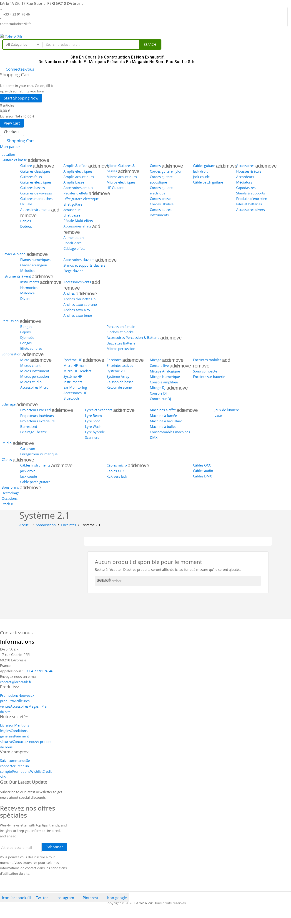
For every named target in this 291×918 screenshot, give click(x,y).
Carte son (27, 448)
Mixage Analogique (165, 371)
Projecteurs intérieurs (37, 415)
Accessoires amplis (78, 187)
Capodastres (246, 187)
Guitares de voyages (36, 193)
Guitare (26, 165)
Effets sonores (31, 348)
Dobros (26, 226)
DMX (154, 437)
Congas (26, 343)
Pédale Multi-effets (78, 220)
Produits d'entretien (251, 198)
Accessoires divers (250, 209)
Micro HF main (75, 365)
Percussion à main (121, 326)
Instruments (29, 282)
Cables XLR (115, 471)
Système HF (72, 359)
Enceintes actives (120, 365)
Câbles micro (117, 465)
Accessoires (245, 165)
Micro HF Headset (77, 371)
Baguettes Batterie (121, 343)
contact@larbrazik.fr (15, 682)
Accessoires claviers (78, 259)
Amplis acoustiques (78, 176)
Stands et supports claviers (84, 265)
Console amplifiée (164, 382)
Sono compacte (205, 371)
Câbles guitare (204, 165)
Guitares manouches (36, 198)
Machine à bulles (163, 426)
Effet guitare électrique (81, 198)
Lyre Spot (92, 421)
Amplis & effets (75, 165)
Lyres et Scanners (98, 410)
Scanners (92, 437)
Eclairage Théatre (33, 432)
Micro (24, 359)
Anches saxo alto (76, 310)
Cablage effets (74, 248)
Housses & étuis (248, 171)
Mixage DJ (158, 387)
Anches (69, 293)
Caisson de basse (120, 382)
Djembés (27, 337)
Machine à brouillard (166, 421)
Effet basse (71, 215)
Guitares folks (31, 176)
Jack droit (200, 171)
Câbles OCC (202, 465)
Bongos (26, 326)
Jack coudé (201, 176)
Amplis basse (73, 182)
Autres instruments (35, 209)
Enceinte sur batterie (209, 376)
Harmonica (29, 287)
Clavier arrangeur (33, 265)
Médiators (244, 182)
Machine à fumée (163, 415)
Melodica (27, 270)
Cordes (155, 165)
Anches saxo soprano (80, 304)
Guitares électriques (35, 182)
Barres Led (28, 426)
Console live (159, 365)
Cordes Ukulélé (161, 204)
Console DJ (158, 393)
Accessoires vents (77, 282)
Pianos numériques (35, 259)
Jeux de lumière (227, 410)
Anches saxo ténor (77, 315)
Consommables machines (170, 432)
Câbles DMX (202, 476)
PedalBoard (72, 243)
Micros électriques (121, 182)
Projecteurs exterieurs (37, 421)
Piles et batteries (249, 204)
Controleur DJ (160, 398)
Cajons (25, 332)
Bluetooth (71, 398)
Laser (219, 415)
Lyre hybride (95, 432)
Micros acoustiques (122, 176)
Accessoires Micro (34, 387)
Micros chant (30, 365)
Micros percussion (121, 348)
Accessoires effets (77, 226)
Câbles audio (203, 470)
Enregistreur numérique (39, 454)
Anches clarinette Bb (79, 299)
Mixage (155, 359)
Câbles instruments (35, 465)
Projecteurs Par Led (35, 410)
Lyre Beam (93, 415)
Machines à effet (163, 410)
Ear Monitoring (75, 387)
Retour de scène (119, 387)
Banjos (25, 221)
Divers (25, 298)
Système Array (118, 376)
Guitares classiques (35, 171)
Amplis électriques (77, 171)
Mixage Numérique (165, 376)
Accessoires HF (75, 392)
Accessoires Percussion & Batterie (133, 337)
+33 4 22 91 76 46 (38, 671)
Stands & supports (250, 193)
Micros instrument (34, 371)
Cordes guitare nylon (166, 171)
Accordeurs (245, 176)
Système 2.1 (116, 371)
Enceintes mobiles (207, 359)
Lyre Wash (93, 426)
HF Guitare (115, 187)
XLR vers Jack (117, 476)
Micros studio (31, 382)
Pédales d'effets (75, 193)
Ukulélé (26, 204)
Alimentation (73, 237)
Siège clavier (73, 270)
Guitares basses (32, 187)
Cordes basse (160, 198)
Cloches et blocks (120, 332)
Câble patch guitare (208, 182)
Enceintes (114, 359)
